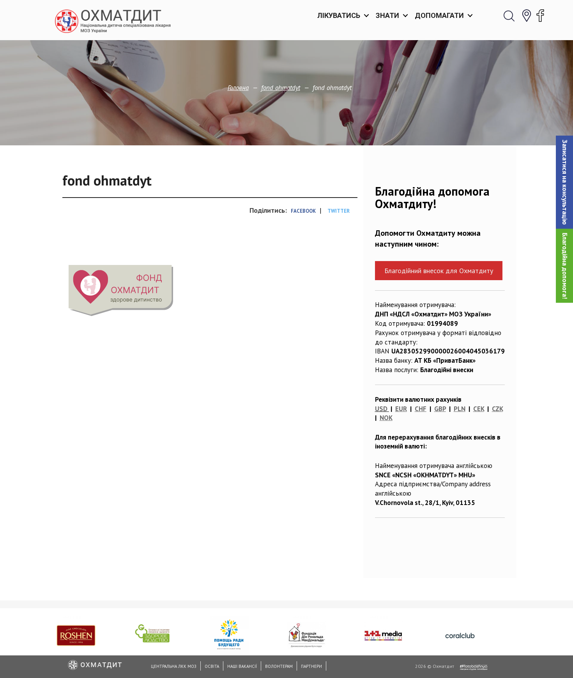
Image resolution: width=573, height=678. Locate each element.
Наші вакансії (242, 666)
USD (381, 408)
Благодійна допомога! (565, 266)
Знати (387, 15)
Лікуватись (338, 15)
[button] (564, 182)
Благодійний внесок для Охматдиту (438, 270)
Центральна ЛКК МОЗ (173, 666)
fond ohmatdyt (280, 87)
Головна (238, 87)
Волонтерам (279, 666)
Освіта (212, 666)
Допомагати (439, 15)
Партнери (311, 666)
